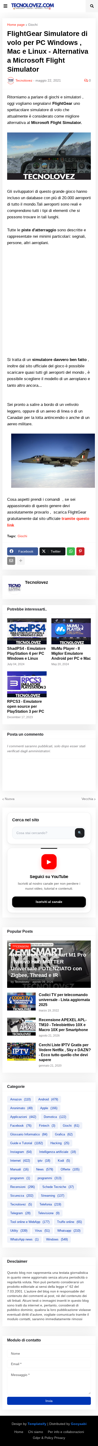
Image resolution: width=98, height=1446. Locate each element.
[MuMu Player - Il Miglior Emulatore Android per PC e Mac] (71, 631)
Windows (57, 1239)
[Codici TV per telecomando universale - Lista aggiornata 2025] (21, 1002)
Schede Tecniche (58, 1187)
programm (20, 1178)
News (44, 1169)
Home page (16, 24)
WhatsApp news (24, 1239)
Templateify (37, 1424)
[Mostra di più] (21, 561)
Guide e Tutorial (26, 1143)
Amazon (20, 1099)
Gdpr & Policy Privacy (49, 1438)
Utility (18, 1230)
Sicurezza (21, 1195)
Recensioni (22, 1187)
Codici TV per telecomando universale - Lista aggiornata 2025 (64, 1000)
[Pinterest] (80, 551)
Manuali (19, 1169)
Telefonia (50, 1204)
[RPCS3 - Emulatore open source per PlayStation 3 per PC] (27, 684)
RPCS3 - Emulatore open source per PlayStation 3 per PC (25, 706)
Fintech (47, 1125)
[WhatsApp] (71, 551)
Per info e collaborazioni (66, 1432)
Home (18, 1432)
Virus (42, 1230)
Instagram (21, 1152)
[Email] (11, 561)
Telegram (20, 1213)
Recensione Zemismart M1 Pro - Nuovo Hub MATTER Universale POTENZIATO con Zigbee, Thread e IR (48, 965)
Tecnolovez (21, 1204)
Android (48, 1099)
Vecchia (87, 799)
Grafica (64, 1134)
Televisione (48, 1213)
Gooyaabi (79, 1424)
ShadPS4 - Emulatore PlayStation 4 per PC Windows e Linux (26, 653)
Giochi (33, 24)
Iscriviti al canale (49, 902)
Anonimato (21, 1108)
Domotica (55, 1117)
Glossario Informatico (28, 1134)
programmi (49, 1178)
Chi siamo (35, 1432)
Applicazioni (23, 1117)
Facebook (20, 1125)
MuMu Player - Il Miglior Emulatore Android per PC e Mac (71, 653)
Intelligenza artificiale (57, 1152)
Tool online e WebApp (29, 1222)
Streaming (52, 1195)
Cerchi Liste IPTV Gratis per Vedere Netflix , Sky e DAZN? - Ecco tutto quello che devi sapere (65, 1052)
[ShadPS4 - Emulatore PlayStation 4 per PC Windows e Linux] (27, 631)
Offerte (70, 1169)
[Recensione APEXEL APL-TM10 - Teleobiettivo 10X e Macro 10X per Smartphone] (21, 1027)
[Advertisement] (49, 301)
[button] (5, 6)
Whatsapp (68, 1230)
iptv (44, 1160)
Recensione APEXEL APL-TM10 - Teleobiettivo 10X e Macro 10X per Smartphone (63, 1025)
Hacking (59, 1143)
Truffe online (69, 1222)
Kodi (64, 1160)
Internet (20, 1160)
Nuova (10, 799)
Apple (48, 1108)
